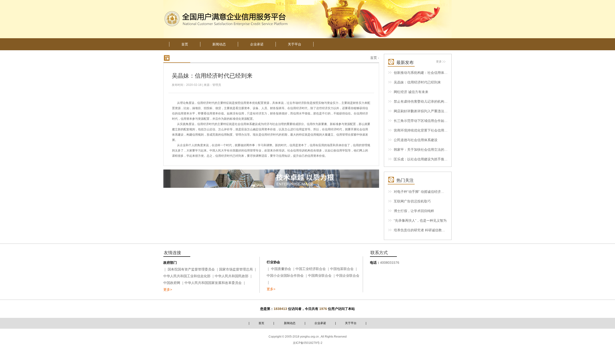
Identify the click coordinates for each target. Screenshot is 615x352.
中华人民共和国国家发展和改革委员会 (213, 283)
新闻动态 (289, 323)
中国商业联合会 (320, 275)
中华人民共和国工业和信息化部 (186, 276)
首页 (373, 58)
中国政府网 (171, 283)
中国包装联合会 (342, 269)
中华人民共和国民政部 (231, 276)
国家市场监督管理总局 (236, 269)
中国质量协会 (281, 269)
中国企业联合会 (347, 275)
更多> (167, 289)
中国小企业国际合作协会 (285, 275)
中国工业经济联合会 (310, 269)
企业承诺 (320, 323)
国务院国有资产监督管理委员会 (191, 269)
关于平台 (351, 323)
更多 (439, 61)
